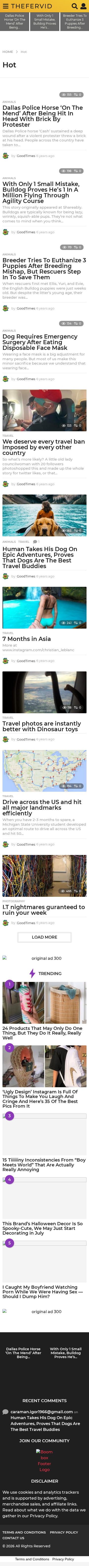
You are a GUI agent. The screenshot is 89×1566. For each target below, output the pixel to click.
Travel (8, 435)
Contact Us (13, 1538)
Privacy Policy (64, 1532)
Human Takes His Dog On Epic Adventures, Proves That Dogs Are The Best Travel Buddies (39, 558)
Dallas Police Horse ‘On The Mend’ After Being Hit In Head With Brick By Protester (42, 116)
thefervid (32, 6)
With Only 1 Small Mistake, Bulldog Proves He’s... (66, 1353)
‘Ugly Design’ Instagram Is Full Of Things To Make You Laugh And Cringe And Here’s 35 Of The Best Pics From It (40, 1099)
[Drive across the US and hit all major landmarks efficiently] (44, 771)
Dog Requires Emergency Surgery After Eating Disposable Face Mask (39, 342)
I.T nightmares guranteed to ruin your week (43, 910)
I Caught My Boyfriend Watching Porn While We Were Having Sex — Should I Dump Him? (42, 1292)
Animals (9, 101)
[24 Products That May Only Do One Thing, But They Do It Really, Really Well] (44, 1003)
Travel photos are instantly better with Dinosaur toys (41, 726)
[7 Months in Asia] (44, 608)
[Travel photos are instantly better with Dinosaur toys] (44, 692)
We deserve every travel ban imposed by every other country (43, 447)
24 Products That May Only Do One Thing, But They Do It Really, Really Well (42, 1033)
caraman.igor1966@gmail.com (42, 1412)
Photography (13, 901)
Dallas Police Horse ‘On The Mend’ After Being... (23, 1353)
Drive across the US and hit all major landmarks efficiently (42, 808)
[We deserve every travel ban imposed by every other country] (44, 410)
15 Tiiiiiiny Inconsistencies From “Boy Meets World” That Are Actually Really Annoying (44, 1164)
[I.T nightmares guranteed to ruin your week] (44, 876)
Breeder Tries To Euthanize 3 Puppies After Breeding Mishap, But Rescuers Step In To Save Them (44, 269)
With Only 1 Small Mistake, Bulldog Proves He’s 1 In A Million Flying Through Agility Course (41, 192)
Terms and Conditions (24, 1532)
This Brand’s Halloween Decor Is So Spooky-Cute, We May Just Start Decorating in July (42, 1228)
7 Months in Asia (26, 639)
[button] (5, 6)
